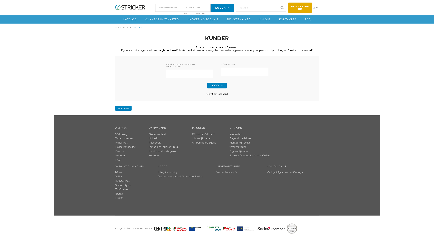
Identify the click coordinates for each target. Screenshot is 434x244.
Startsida (121, 27)
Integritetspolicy (167, 172)
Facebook (155, 142)
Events (119, 151)
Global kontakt (157, 134)
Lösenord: (228, 65)
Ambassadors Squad (204, 142)
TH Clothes (121, 189)
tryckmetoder (238, 146)
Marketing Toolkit (202, 19)
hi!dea (118, 172)
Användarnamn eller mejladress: (180, 66)
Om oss (265, 19)
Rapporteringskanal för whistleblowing (180, 176)
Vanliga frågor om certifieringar (285, 172)
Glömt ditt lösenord (217, 94)
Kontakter (287, 19)
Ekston (119, 197)
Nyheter (120, 155)
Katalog (130, 19)
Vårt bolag (121, 134)
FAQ (308, 19)
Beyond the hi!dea (240, 138)
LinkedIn (154, 138)
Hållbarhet (121, 142)
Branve (119, 193)
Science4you (123, 185)
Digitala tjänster (239, 151)
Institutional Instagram (162, 151)
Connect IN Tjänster (162, 19)
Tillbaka (123, 108)
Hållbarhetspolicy (125, 146)
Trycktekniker (239, 19)
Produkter (236, 134)
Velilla (118, 176)
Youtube (154, 155)
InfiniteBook (122, 180)
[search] (283, 8)
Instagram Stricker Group (164, 146)
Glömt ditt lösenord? (194, 14)
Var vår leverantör (226, 172)
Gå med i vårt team (203, 134)
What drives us (124, 138)
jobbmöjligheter (201, 138)
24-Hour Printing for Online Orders (250, 155)
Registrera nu (300, 7)
